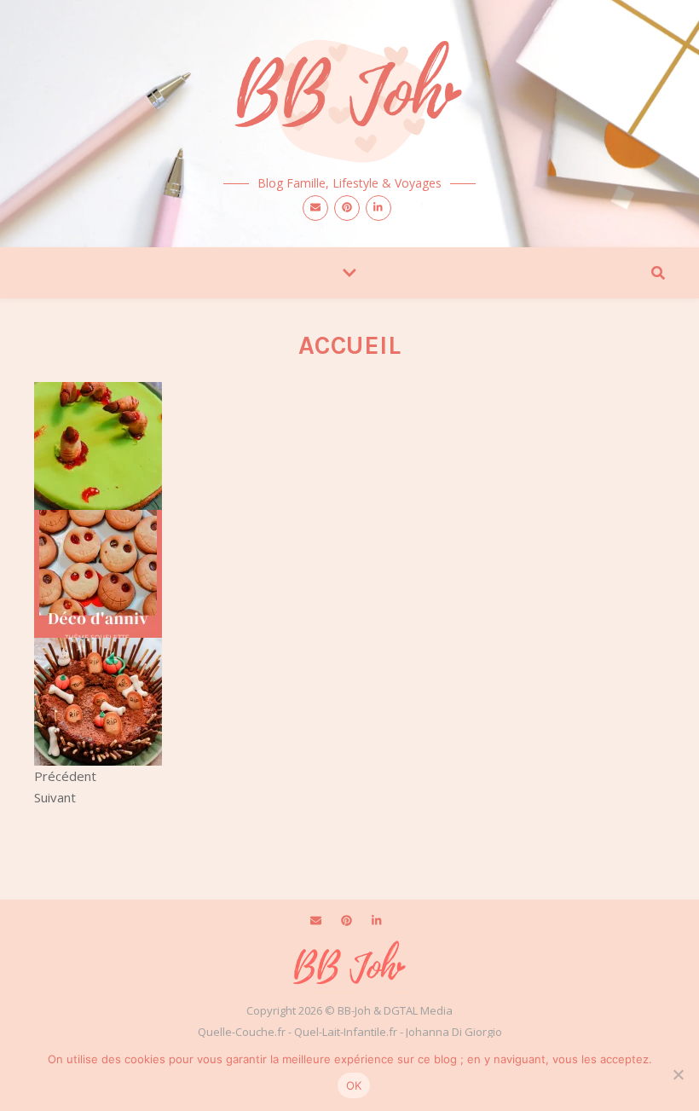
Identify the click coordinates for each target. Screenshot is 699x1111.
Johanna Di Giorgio (454, 1031)
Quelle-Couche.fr (242, 1031)
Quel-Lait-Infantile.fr (345, 1031)
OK (354, 1085)
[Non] (677, 1074)
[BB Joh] (349, 95)
